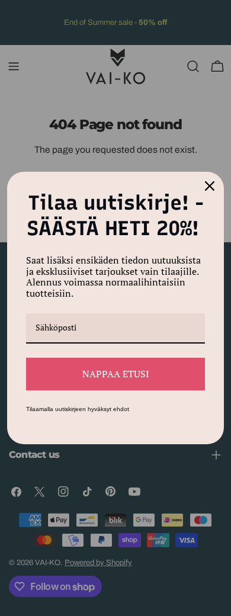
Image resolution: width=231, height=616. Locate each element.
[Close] (209, 186)
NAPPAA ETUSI (115, 373)
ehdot (121, 409)
